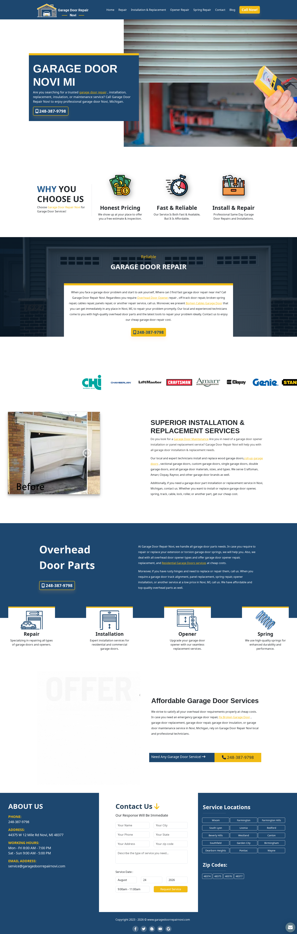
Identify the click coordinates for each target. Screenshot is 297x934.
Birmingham (271, 843)
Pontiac (243, 850)
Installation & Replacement (148, 10)
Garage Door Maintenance (191, 439)
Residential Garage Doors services (184, 563)
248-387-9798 (52, 111)
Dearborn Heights (215, 850)
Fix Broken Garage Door (234, 717)
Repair (122, 10)
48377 (239, 876)
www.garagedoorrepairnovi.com (168, 919)
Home (110, 10)
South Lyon (215, 827)
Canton (271, 835)
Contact (220, 10)
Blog (232, 10)
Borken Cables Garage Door (204, 303)
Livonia (244, 827)
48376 (228, 876)
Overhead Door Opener (153, 298)
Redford (271, 827)
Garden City (243, 843)
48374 (207, 876)
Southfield (216, 843)
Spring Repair (202, 10)
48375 (217, 876)
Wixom (216, 820)
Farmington (243, 820)
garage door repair (93, 92)
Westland (243, 835)
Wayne (271, 850)
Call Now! (250, 9)
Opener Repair (179, 10)
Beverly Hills (216, 835)
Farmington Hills (271, 820)
